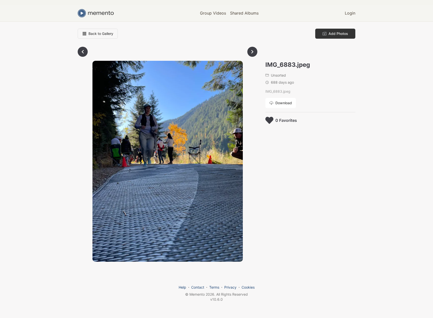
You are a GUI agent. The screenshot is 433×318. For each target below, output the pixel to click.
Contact (197, 287)
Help (182, 287)
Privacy (230, 287)
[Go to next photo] (252, 52)
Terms (214, 287)
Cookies (248, 287)
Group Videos (213, 13)
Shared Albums (244, 13)
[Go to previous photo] (83, 52)
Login (350, 13)
